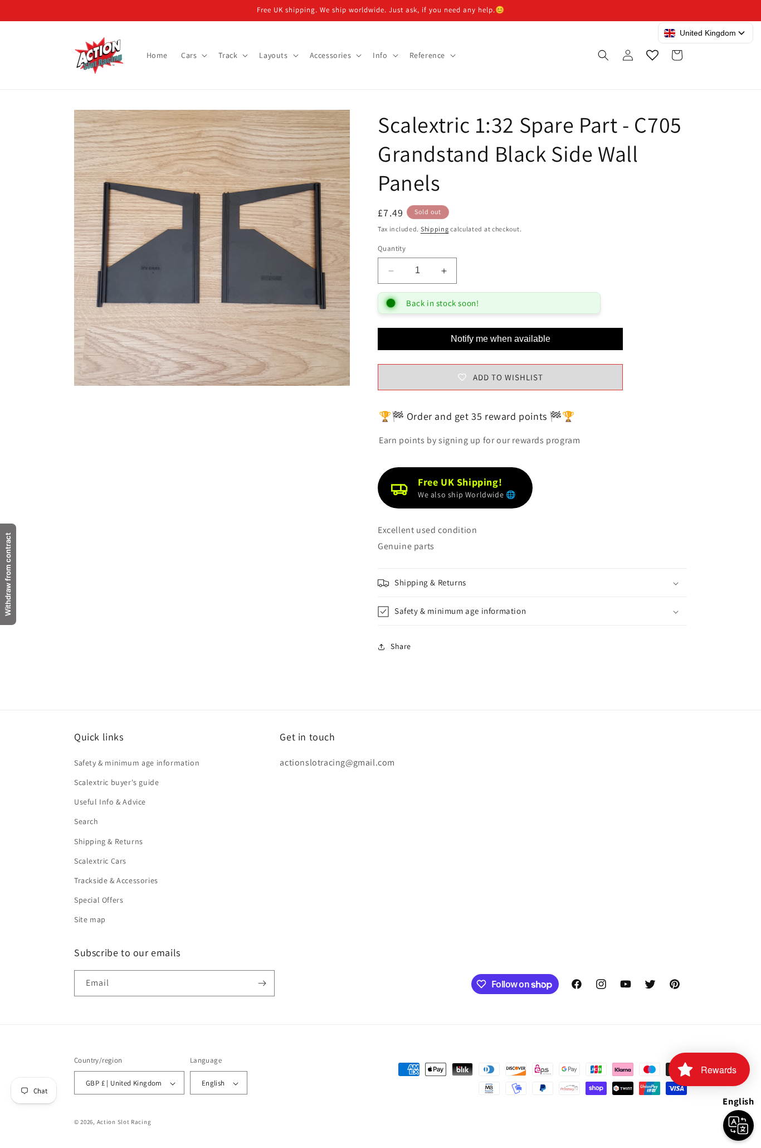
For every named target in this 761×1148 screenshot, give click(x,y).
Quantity (392, 249)
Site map (90, 919)
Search (86, 821)
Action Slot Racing (124, 1122)
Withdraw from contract (7, 574)
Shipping (435, 229)
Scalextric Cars (100, 860)
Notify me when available (500, 338)
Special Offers (98, 899)
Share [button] (401, 646)
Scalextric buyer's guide (116, 782)
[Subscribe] (262, 983)
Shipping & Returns (108, 841)
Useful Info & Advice (110, 801)
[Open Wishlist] (652, 55)
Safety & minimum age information (136, 762)
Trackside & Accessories (116, 880)
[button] (193, 55)
